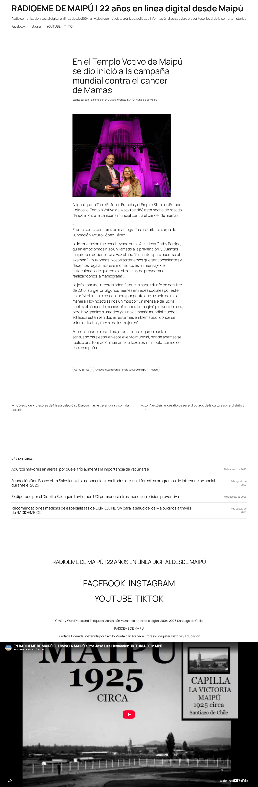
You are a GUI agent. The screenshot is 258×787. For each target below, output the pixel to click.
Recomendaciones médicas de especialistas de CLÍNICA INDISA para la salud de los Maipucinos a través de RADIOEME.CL (101, 510)
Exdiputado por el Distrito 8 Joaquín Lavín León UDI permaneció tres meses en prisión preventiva (95, 496)
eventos (121, 99)
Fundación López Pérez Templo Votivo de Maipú (120, 369)
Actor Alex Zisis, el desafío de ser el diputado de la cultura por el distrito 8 (192, 405)
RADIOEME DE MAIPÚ (129, 628)
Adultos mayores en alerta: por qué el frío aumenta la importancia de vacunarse (80, 469)
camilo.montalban (94, 99)
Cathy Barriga (82, 369)
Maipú (154, 369)
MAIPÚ (131, 99)
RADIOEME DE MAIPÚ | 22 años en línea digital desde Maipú (127, 8)
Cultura (112, 99)
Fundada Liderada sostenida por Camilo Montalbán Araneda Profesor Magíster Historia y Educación (129, 636)
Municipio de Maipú (146, 99)
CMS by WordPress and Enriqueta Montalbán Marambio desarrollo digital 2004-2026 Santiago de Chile (129, 621)
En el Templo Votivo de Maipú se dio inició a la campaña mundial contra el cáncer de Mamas (127, 76)
